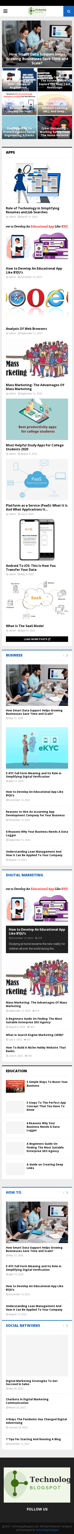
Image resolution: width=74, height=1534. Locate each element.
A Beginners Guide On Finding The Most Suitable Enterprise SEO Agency (34, 1020)
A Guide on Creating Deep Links (45, 1166)
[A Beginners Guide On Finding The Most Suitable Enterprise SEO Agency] (15, 1148)
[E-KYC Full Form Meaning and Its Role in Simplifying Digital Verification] (37, 748)
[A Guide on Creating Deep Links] (15, 1169)
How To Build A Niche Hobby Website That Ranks (36, 1049)
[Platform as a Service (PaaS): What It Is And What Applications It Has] (37, 479)
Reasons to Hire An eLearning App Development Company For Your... (19, 106)
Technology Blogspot (47, 1530)
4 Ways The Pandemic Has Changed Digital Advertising (36, 1421)
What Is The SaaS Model (25, 626)
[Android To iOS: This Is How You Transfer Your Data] (37, 540)
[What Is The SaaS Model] (37, 600)
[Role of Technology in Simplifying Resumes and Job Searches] (37, 182)
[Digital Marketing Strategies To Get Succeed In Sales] (37, 1355)
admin (12, 216)
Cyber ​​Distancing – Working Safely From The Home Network (54, 131)
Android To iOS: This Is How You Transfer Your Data (31, 567)
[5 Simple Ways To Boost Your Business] (15, 1086)
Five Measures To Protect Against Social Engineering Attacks (19, 131)
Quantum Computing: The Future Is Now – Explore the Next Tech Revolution (55, 82)
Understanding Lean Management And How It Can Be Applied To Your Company (34, 853)
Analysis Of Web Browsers (26, 328)
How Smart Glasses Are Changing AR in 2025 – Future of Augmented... (19, 82)
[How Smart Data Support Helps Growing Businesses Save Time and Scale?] (37, 685)
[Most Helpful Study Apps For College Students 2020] (37, 419)
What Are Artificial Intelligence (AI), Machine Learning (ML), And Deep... (54, 106)
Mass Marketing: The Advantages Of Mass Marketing (35, 387)
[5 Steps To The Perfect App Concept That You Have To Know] (15, 1107)
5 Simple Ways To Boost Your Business (47, 1083)
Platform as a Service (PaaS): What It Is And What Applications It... (36, 507)
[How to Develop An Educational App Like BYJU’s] (37, 242)
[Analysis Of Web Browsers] (37, 303)
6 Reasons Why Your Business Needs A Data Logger (37, 833)
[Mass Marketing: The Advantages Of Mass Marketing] (37, 359)
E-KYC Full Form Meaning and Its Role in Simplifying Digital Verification (33, 774)
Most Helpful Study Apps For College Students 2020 (35, 447)
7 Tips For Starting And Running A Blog (33, 1439)
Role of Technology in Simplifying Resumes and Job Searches (32, 210)
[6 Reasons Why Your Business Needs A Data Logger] (15, 1127)
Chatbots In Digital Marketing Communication (27, 1401)
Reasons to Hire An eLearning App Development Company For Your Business (35, 813)
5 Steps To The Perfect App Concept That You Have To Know (46, 1106)
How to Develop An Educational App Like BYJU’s (34, 270)
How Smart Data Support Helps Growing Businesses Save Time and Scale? (37, 58)
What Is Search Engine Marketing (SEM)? (35, 1035)
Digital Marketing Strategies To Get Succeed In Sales (32, 1382)
